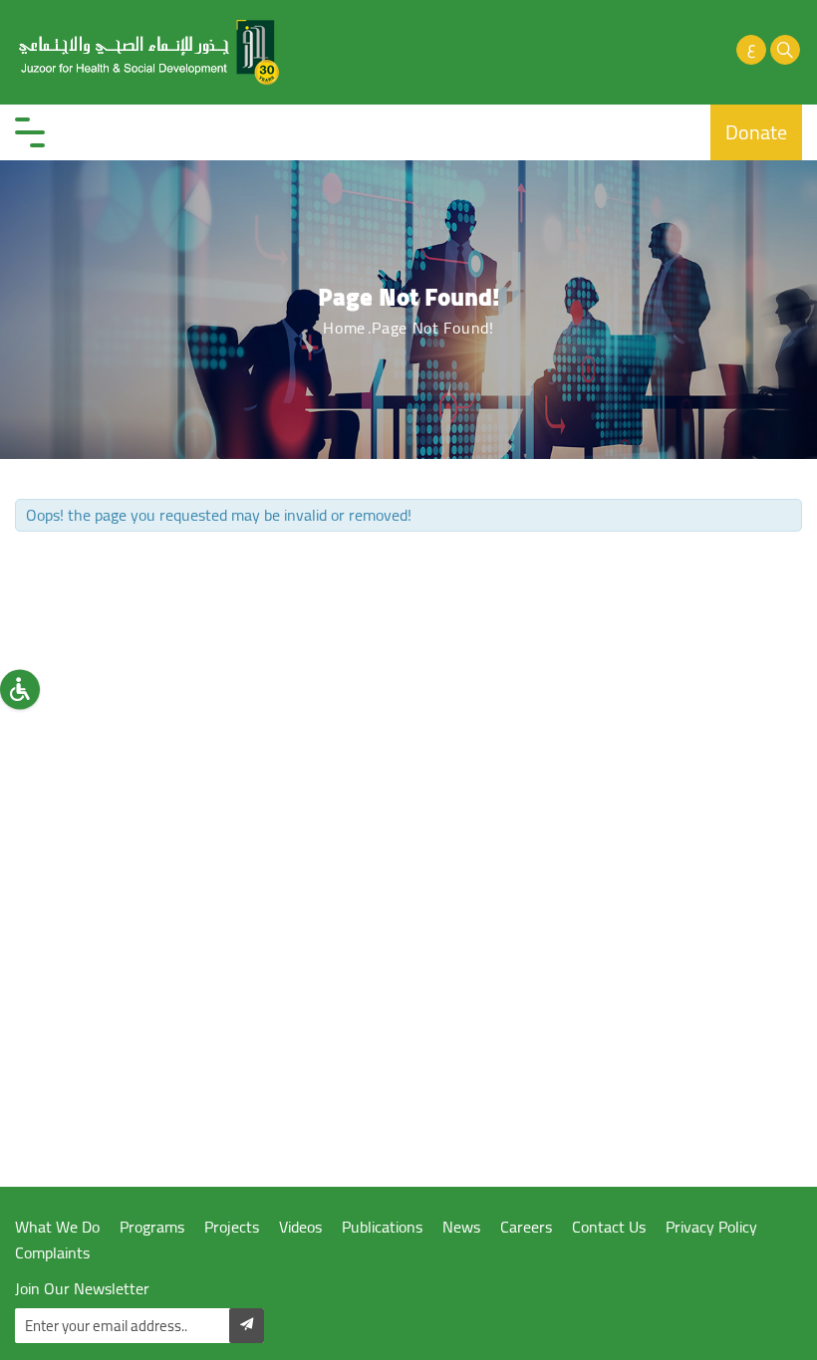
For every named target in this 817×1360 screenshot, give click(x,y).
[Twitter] (650, 50)
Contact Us (609, 1227)
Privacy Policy (711, 1227)
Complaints (52, 1253)
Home (344, 327)
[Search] (785, 50)
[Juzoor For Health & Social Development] (149, 52)
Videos (300, 1227)
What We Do (57, 1227)
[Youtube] (683, 50)
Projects (231, 1227)
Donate (756, 131)
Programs (152, 1227)
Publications (382, 1227)
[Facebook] (616, 50)
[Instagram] (717, 50)
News (461, 1227)
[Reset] (20, 690)
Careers (526, 1227)
